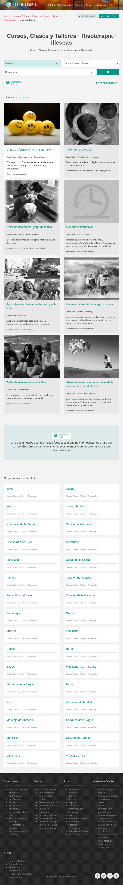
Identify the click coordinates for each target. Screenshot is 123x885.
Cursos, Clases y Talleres (36, 16)
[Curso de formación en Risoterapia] (32, 123)
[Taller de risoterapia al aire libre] (32, 356)
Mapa (25, 97)
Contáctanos (15, 877)
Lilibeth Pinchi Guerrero (86, 394)
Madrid (91, 251)
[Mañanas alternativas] (91, 201)
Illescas (56, 16)
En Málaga (14, 808)
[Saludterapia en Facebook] (97, 876)
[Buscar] (108, 72)
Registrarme (87, 16)
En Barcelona (15, 796)
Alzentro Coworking (84, 312)
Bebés (71, 796)
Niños (71, 815)
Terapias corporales (108, 796)
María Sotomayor (83, 234)
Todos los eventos (48, 789)
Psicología (73, 821)
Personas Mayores (77, 818)
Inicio (6, 16)
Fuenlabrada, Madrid (37, 248)
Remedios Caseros (78, 831)
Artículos (90, 5)
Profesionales (65, 5)
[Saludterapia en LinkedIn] (110, 876)
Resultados (11, 97)
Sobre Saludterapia (18, 861)
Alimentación (74, 789)
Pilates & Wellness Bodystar (28, 234)
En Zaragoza (15, 805)
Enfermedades (75, 808)
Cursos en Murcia (48, 828)
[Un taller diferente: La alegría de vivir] (91, 278)
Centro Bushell (23, 390)
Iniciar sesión (109, 16)
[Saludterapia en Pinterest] (116, 876)
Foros (111, 5)
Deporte (72, 802)
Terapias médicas (107, 824)
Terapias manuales (107, 821)
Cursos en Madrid (48, 805)
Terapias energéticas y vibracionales (105, 808)
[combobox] (32, 63)
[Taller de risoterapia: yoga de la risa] (32, 201)
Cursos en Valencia (48, 815)
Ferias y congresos (48, 802)
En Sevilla (14, 802)
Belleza (72, 799)
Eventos (79, 5)
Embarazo (73, 805)
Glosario (101, 5)
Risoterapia (10, 20)
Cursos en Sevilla (47, 818)
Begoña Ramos (40, 157)
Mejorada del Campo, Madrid (99, 171)
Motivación (73, 812)
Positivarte (21, 315)
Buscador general (18, 789)
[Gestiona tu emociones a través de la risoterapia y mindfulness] (91, 356)
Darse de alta (15, 864)
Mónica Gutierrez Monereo (87, 157)
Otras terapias (105, 840)
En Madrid (14, 792)
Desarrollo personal (108, 789)
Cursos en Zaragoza (49, 821)
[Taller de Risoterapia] (91, 123)
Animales (73, 792)
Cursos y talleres (47, 792)
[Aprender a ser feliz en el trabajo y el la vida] (32, 278)
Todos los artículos (77, 834)
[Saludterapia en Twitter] (104, 876)
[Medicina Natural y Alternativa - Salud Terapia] (21, 4)
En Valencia (15, 799)
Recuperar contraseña (20, 873)
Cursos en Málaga (48, 824)
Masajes (102, 792)
